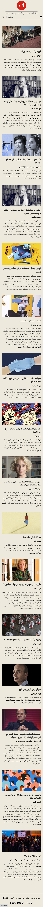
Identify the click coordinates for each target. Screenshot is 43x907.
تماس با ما (26, 898)
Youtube (23, 903)
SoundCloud (20, 903)
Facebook (15, 903)
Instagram (13, 903)
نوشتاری (34, 13)
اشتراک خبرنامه (35, 898)
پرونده (13, 13)
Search (3, 17)
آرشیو (12, 898)
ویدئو (28, 13)
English (9, 17)
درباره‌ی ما (18, 898)
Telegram (18, 903)
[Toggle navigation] (40, 17)
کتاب (7, 13)
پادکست (21, 13)
